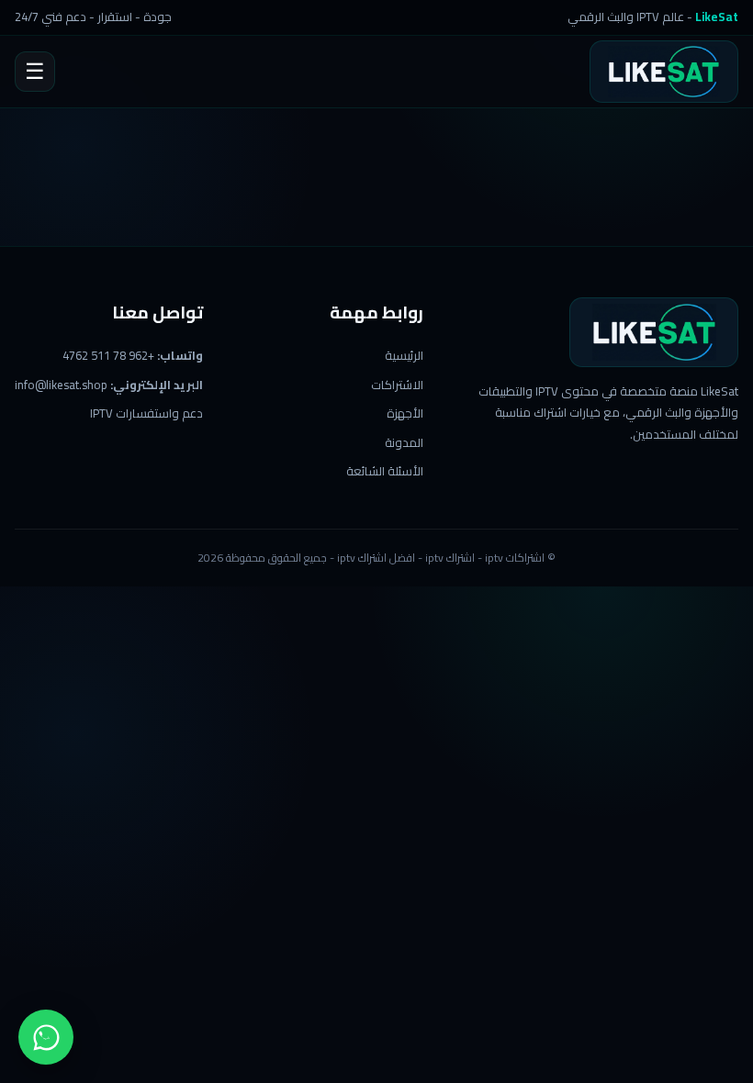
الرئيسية (404, 355)
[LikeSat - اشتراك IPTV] (664, 71)
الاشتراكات (397, 385)
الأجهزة (405, 413)
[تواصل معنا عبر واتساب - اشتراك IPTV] (45, 1037)
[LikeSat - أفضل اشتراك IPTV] (653, 332)
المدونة (404, 442)
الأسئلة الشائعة (384, 471)
